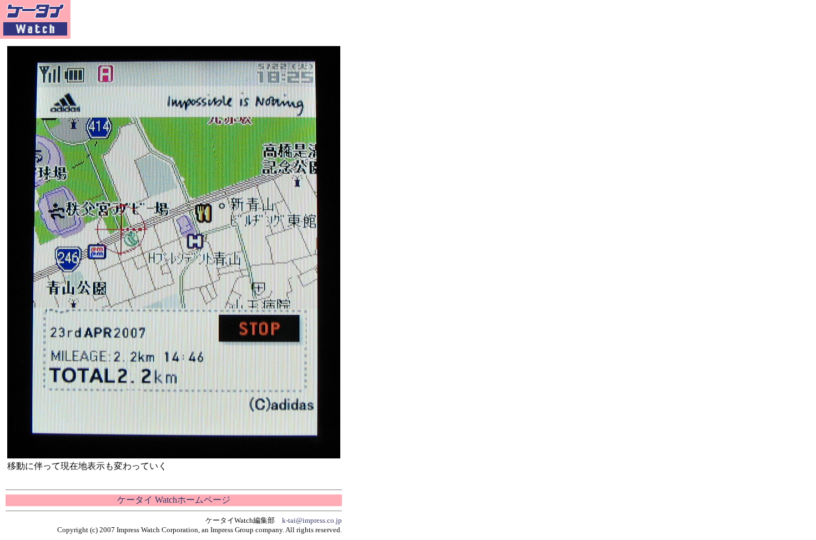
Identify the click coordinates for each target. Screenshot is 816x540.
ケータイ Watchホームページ (173, 499)
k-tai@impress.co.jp (312, 520)
